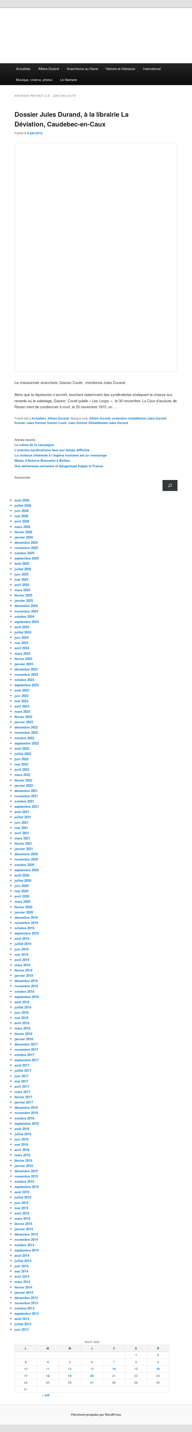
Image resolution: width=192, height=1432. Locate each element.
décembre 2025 (26, 542)
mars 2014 (22, 1281)
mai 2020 (21, 890)
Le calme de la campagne (34, 444)
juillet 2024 (22, 632)
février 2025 (23, 595)
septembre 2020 (26, 870)
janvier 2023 (23, 722)
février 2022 (23, 780)
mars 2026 (22, 526)
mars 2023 (22, 711)
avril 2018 (21, 1022)
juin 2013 (21, 1329)
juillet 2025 (22, 568)
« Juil (45, 1395)
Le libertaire (68, 79)
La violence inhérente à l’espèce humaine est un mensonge (60, 455)
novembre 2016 (26, 1112)
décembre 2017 (26, 1044)
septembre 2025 (26, 558)
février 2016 (23, 1160)
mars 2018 (22, 1028)
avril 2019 (21, 959)
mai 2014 (21, 1271)
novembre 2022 (26, 732)
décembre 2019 (26, 917)
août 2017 (21, 1065)
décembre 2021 (26, 790)
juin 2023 (21, 695)
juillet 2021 (22, 816)
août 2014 (21, 1255)
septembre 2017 (26, 1060)
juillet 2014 (22, 1260)
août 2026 (21, 500)
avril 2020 (21, 896)
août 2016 (21, 1128)
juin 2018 (21, 1012)
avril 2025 (21, 584)
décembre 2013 (26, 1297)
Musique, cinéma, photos (34, 79)
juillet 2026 (22, 505)
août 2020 (21, 875)
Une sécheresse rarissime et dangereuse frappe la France (58, 466)
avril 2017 (21, 1086)
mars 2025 (22, 590)
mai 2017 (21, 1081)
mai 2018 (21, 1017)
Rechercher (22, 477)
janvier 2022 (23, 785)
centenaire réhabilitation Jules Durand (139, 418)
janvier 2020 (23, 912)
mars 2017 (22, 1091)
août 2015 (21, 1192)
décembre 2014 (26, 1234)
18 (48, 1376)
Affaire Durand (48, 68)
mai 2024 (21, 642)
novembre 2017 (26, 1049)
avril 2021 (21, 832)
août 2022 (21, 748)
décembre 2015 (26, 1170)
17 (26, 1376)
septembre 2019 (26, 933)
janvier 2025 (23, 600)
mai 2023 (21, 700)
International (152, 68)
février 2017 (23, 1096)
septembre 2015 (26, 1186)
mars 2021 (22, 838)
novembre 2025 (26, 547)
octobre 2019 (24, 928)
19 (70, 1376)
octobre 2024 (24, 616)
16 (158, 1368)
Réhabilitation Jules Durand (108, 422)
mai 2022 (21, 764)
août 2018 (21, 1002)
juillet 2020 (22, 880)
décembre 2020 (26, 854)
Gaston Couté (56, 422)
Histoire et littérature (120, 68)
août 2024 (21, 626)
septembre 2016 (26, 1123)
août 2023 (21, 690)
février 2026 (23, 532)
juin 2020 (21, 885)
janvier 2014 (23, 1292)
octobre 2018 (24, 991)
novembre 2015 (26, 1176)
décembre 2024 (26, 605)
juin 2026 (21, 510)
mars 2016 (22, 1154)
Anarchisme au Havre (82, 68)
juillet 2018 (22, 1007)
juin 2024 (21, 637)
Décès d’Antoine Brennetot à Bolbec (42, 460)
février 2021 (23, 843)
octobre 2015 (24, 1181)
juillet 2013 (22, 1324)
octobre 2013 (24, 1308)
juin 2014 (21, 1266)
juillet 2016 (22, 1134)
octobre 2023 (24, 679)
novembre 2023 (26, 674)
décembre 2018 (26, 980)
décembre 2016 (26, 1107)
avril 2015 (21, 1213)
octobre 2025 (24, 552)
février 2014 (23, 1287)
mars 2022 (22, 774)
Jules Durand (77, 422)
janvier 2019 (23, 975)
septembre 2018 (26, 996)
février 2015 (23, 1223)
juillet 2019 (22, 943)
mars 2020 (22, 901)
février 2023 (23, 716)
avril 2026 (21, 521)
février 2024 (23, 658)
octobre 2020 (24, 864)
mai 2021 (21, 827)
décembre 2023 (26, 669)
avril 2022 (21, 769)
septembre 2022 (26, 743)
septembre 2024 (26, 621)
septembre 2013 (26, 1313)
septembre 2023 (26, 684)
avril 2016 (21, 1149)
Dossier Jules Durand (30, 422)
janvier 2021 (23, 848)
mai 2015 (21, 1208)
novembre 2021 (26, 796)
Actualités (23, 68)
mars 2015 (22, 1218)
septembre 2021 (26, 806)
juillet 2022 (22, 753)
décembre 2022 (26, 727)
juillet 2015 (22, 1197)
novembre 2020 (26, 859)
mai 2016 (21, 1144)
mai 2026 (21, 516)
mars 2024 (22, 653)
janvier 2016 (23, 1165)
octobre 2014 (24, 1244)
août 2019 (21, 938)
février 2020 (23, 906)
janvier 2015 (23, 1228)
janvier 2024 (23, 664)
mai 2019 (21, 954)
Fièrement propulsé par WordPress (96, 1414)
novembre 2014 (26, 1239)
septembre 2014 (26, 1250)
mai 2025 (21, 579)
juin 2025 (21, 574)
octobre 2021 (24, 801)
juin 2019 (21, 949)
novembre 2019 (26, 922)
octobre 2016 (24, 1118)
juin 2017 (21, 1076)
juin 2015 (21, 1202)
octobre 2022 (24, 738)
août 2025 (21, 563)
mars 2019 (22, 964)
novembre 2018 (26, 986)
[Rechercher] (170, 485)
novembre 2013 (26, 1302)
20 (92, 1376)
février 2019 (23, 970)
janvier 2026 (23, 537)
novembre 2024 (26, 611)
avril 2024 (21, 648)
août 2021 (21, 811)
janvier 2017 (23, 1102)
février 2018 (23, 1033)
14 (114, 1368)
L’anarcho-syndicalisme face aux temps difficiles (52, 450)
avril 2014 (21, 1276)
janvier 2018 (23, 1038)
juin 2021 (21, 822)
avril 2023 (21, 706)
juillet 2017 (22, 1070)
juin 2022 (21, 758)
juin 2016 (21, 1139)
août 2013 (21, 1318)
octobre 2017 (24, 1054)
